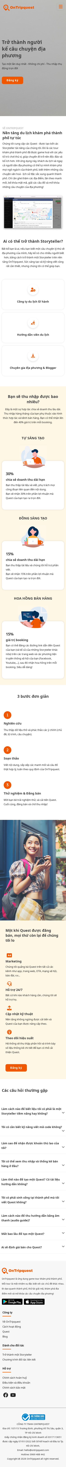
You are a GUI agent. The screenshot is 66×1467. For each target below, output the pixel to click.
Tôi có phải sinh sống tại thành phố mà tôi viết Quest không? (30, 1200)
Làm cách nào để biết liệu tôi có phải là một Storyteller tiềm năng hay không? (31, 1111)
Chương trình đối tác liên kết (19, 1359)
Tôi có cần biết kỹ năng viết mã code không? (31, 1127)
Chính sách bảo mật (13, 1387)
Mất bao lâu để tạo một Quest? (22, 1234)
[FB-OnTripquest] (5, 1395)
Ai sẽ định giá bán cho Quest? (21, 1247)
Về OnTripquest (11, 1321)
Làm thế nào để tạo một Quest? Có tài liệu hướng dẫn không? (30, 1182)
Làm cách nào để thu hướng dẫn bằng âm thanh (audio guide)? (30, 1218)
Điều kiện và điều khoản (16, 1382)
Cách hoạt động (11, 1326)
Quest (6, 1331)
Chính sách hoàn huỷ (14, 1377)
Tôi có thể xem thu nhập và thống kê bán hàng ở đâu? (29, 1163)
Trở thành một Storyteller (17, 1354)
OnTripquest (33, 1458)
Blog (5, 1336)
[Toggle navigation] (60, 6)
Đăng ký (12, 80)
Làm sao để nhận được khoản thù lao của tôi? (30, 1145)
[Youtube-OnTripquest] (13, 1395)
